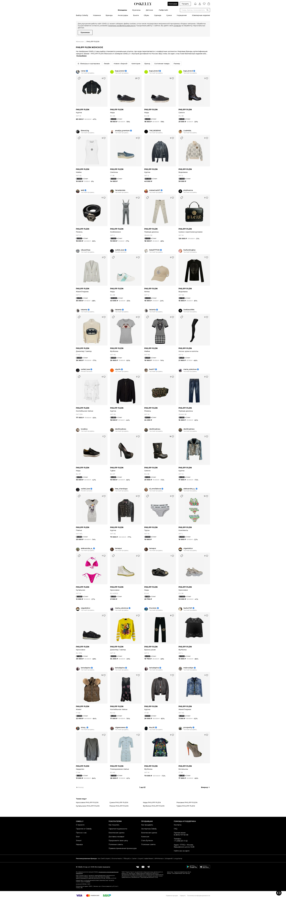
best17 (152, 369)
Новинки (97, 15)
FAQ (175, 829)
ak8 (82, 190)
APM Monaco (159, 858)
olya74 (118, 369)
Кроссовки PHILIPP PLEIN (87, 802)
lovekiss (84, 429)
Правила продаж (172, 895)
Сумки (169, 15)
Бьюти (136, 15)
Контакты (177, 825)
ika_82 (152, 727)
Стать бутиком (147, 841)
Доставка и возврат (116, 837)
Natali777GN (154, 250)
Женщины (122, 10)
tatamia (84, 310)
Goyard (140, 858)
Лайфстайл (163, 10)
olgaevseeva (120, 727)
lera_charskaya (121, 489)
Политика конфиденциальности (198, 895)
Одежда (157, 15)
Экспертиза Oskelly (149, 829)
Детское (149, 10)
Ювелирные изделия (201, 15)
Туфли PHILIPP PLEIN (186, 806)
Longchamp (178, 858)
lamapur (118, 548)
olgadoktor (188, 548)
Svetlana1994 (188, 310)
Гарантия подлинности (118, 829)
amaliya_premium (122, 131)
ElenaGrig (85, 131)
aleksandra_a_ (189, 489)
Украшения (182, 15)
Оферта (182, 895)
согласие (177, 26)
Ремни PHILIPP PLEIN (118, 806)
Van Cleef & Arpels (104, 858)
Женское (80, 42)
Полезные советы (116, 844)
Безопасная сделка (116, 833)
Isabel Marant (148, 858)
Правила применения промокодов (123, 848)
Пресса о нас (81, 833)
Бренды (109, 15)
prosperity (187, 727)
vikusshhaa (85, 250)
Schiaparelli (168, 858)
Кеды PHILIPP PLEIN (152, 802)
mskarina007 (154, 190)
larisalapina (85, 668)
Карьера (79, 844)
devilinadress (120, 429)
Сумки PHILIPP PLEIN (118, 802)
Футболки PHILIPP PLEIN (153, 806)
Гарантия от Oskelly (84, 829)
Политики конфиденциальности (122, 26)
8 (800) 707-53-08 (181, 835)
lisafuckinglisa (189, 250)
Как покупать (114, 825)
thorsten (153, 608)
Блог (78, 837)
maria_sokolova (190, 369)
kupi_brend (119, 71)
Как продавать (147, 825)
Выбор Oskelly (82, 15)
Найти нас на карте (181, 851)
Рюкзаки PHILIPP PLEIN (187, 802)
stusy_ (83, 727)
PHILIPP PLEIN (82, 110)
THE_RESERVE (155, 131)
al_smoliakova (155, 489)
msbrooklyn (188, 668)
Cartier (134, 858)
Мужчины (136, 10)
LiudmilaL (187, 131)
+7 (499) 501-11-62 (181, 841)
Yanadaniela (120, 190)
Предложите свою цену (118, 841)
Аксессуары (123, 15)
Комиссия (145, 837)
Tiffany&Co (127, 858)
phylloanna (188, 190)
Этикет (79, 841)
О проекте (80, 825)
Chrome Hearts (116, 858)
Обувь (146, 15)
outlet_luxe (119, 250)
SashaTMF (187, 608)
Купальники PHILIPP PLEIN (88, 806)
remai (83, 71)
